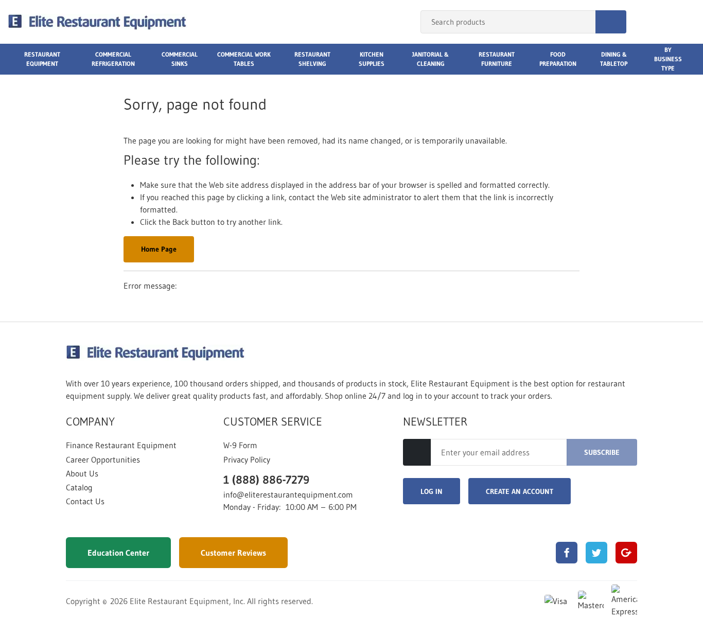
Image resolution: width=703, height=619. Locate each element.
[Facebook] (566, 552)
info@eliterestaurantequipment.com (288, 494)
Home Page (159, 249)
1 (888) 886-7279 (266, 480)
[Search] (610, 21)
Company (90, 422)
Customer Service (272, 422)
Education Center (118, 552)
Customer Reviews (233, 552)
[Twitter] (596, 552)
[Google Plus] (626, 552)
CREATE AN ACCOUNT (519, 491)
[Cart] (684, 22)
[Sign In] (646, 22)
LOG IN (431, 491)
